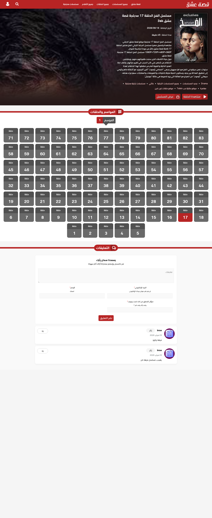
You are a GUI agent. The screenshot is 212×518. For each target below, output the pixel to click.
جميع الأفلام (87, 4)
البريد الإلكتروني (140, 287)
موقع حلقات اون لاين (164, 88)
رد (43, 331)
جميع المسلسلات (120, 4)
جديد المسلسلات (190, 83)
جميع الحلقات (103, 4)
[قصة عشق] (197, 4)
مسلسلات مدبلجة (71, 4)
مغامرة (203, 88)
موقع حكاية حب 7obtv (187, 88)
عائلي (151, 83)
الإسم (72, 287)
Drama (204, 83)
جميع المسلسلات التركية (168, 83)
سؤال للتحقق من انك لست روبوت (140, 301)
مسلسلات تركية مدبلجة (135, 83)
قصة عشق (135, 4)
